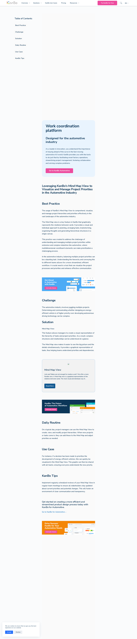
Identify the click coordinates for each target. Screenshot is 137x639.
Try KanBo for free (107, 3)
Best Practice (20, 25)
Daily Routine (20, 45)
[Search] (121, 3)
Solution (18, 38)
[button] (126, 3)
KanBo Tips (19, 58)
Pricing (63, 3)
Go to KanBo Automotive (59, 170)
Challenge (19, 32)
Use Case (19, 52)
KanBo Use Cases (51, 3)
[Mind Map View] (68, 376)
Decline (18, 632)
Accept (9, 632)
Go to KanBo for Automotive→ (54, 512)
